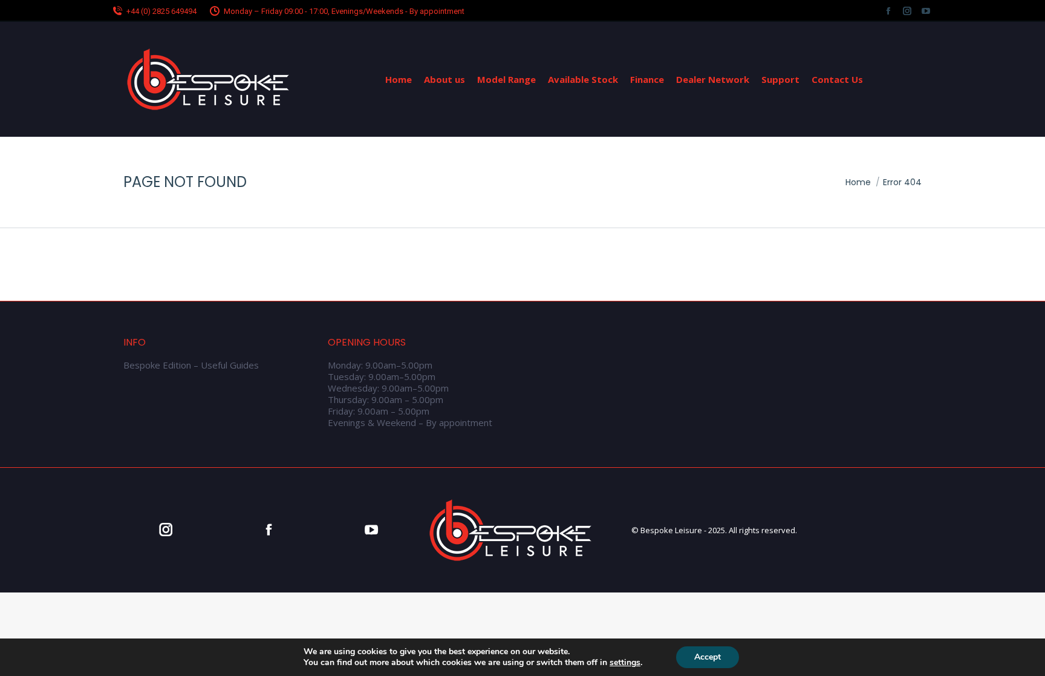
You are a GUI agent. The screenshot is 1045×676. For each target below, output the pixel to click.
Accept (707, 657)
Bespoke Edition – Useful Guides (191, 365)
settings (625, 662)
